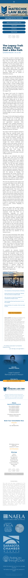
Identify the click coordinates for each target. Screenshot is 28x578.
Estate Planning (14, 460)
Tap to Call (14, 25)
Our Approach (14, 457)
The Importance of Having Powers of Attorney (14, 290)
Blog (14, 465)
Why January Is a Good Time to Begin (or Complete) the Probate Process (13, 298)
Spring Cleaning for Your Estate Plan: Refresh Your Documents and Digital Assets (14, 294)
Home (14, 454)
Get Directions (14, 449)
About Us (14, 455)
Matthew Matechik (8, 52)
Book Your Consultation (15, 312)
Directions (14, 28)
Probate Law (14, 458)
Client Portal (14, 32)
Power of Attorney (14, 462)
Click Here (14, 422)
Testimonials (14, 464)
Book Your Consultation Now (14, 22)
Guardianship (14, 461)
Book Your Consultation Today (14, 380)
